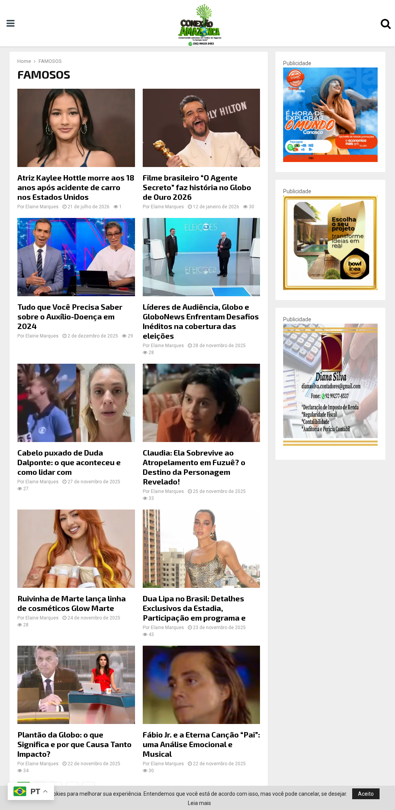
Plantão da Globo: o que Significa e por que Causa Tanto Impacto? (74, 744)
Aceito (366, 794)
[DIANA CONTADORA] (330, 448)
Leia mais (199, 803)
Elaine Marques (42, 206)
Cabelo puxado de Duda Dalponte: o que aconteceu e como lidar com (69, 462)
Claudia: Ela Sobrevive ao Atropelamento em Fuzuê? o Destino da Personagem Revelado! (194, 467)
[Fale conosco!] (330, 288)
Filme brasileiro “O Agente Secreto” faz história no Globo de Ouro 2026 (197, 187)
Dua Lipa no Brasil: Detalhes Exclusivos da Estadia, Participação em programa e (194, 608)
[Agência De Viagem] (330, 160)
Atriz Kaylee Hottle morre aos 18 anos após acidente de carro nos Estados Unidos (75, 187)
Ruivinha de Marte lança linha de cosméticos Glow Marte (71, 603)
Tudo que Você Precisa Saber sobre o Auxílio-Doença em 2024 (69, 316)
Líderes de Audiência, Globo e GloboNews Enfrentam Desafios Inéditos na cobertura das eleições (201, 321)
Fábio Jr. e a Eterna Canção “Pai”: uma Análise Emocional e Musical (201, 744)
